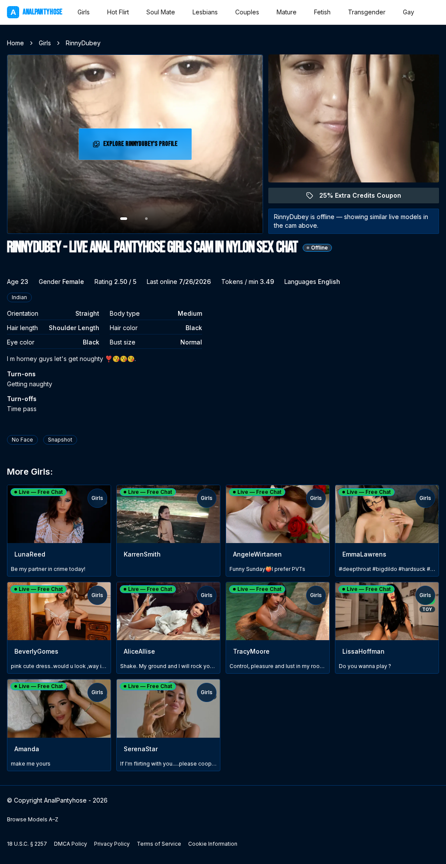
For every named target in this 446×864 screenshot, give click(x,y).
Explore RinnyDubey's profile (142, 146)
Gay (408, 12)
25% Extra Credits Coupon (365, 197)
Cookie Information (212, 843)
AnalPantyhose (36, 12)
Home (15, 43)
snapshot (60, 439)
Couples (247, 12)
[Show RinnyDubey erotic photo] (123, 218)
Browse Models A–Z (32, 819)
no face (22, 439)
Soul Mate (160, 12)
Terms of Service (159, 843)
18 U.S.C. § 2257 (27, 843)
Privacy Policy (112, 843)
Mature (287, 12)
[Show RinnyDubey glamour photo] (146, 218)
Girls (84, 12)
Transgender (366, 12)
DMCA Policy (70, 843)
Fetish (322, 12)
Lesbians (205, 12)
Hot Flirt (118, 12)
